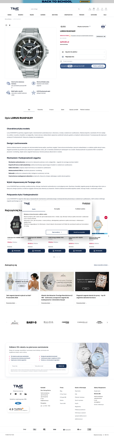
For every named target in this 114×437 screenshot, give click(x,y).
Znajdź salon (97, 391)
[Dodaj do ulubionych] (10, 25)
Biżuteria (55, 15)
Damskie (43, 15)
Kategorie (94, 15)
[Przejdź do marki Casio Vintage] (99, 322)
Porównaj (9, 246)
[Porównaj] (6, 25)
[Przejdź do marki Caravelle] (82, 322)
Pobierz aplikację (98, 66)
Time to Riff (63, 403)
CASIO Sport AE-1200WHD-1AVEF (35, 238)
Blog (61, 391)
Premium (81, 15)
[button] (30, 53)
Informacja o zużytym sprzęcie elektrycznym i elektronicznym (81, 416)
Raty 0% (85, 52)
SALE (105, 15)
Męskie (32, 15)
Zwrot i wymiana (79, 400)
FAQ (76, 394)
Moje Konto (77, 391)
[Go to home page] (14, 9)
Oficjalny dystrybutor (83, 26)
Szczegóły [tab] (57, 209)
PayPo (76, 403)
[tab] (29, 110)
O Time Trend (63, 394)
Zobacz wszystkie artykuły (101, 265)
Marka (9, 15)
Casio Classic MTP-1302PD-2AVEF (76, 238)
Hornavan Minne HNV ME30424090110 (94, 238)
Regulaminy (78, 406)
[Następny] (107, 322)
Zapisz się (61, 366)
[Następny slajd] (108, 236)
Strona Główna (8, 19)
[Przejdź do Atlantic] (14, 322)
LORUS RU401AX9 (17, 19)
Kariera (61, 400)
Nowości (20, 15)
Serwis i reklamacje (99, 404)
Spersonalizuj (56, 232)
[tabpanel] (57, 159)
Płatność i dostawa (79, 397)
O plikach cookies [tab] (80, 209)
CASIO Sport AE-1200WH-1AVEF (15, 237)
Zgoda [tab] (34, 209)
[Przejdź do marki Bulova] (48, 322)
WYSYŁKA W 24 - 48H (101, 36)
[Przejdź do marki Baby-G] (31, 322)
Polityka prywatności (80, 409)
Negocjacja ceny (85, 57)
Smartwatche (68, 15)
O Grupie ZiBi (63, 397)
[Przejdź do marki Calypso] (65, 322)
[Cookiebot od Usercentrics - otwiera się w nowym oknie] (83, 204)
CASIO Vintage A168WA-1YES (56, 237)
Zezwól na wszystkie (79, 232)
